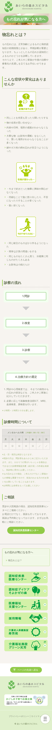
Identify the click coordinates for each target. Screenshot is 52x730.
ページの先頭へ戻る (27, 669)
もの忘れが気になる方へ (18, 552)
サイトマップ (37, 716)
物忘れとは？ (15, 560)
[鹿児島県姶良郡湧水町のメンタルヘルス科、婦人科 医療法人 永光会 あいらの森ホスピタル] (26, 6)
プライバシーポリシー (19, 716)
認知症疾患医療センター (26, 530)
